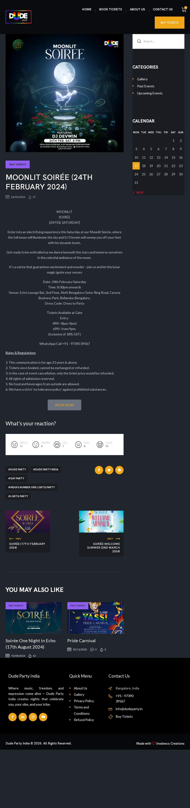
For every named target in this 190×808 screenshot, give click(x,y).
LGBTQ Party (19, 496)
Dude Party (18, 469)
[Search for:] (158, 41)
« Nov (138, 192)
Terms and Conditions (82, 710)
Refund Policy (84, 720)
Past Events (17, 164)
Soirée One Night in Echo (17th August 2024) (30, 643)
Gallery (142, 79)
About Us (80, 688)
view (34, 618)
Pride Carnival (81, 640)
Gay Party (17, 478)
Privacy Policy (84, 701)
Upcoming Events (150, 93)
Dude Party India (46, 469)
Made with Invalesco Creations (160, 743)
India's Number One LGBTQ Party (32, 487)
